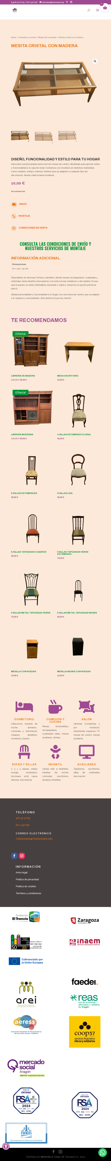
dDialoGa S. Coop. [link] (50, 1157)
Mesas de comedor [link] (47, 37)
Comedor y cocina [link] (27, 37)
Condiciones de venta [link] (33, 227)
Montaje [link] (24, 216)
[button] (67, 2)
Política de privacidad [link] (27, 879)
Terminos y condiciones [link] (28, 893)
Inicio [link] (13, 37)
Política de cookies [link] (26, 886)
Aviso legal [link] (21, 872)
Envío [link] (23, 204)
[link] (15, 10)
